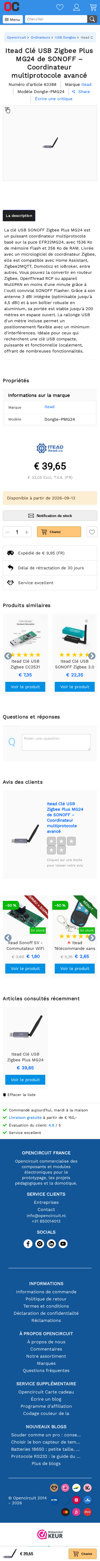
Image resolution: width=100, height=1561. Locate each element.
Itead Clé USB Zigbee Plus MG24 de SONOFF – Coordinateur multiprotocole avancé (65, 817)
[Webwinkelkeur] (50, 1535)
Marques (46, 1363)
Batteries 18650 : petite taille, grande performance (46, 1449)
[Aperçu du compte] (71, 8)
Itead (49, 406)
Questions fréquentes (46, 1370)
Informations (46, 1283)
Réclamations (46, 1320)
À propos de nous (46, 1341)
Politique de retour (46, 1299)
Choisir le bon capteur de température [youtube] (46, 1442)
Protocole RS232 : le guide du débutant (46, 1456)
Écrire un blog (46, 1399)
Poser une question (41, 738)
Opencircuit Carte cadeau (46, 1392)
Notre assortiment (46, 1356)
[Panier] (88, 8)
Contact (46, 1209)
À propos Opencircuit (46, 1333)
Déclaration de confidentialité (46, 1313)
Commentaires (46, 1349)
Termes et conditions (46, 1306)
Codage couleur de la (46, 1413)
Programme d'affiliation (46, 1406)
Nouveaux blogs (46, 1426)
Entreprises (46, 1202)
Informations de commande (46, 1291)
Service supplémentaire (46, 1383)
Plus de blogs (46, 1463)
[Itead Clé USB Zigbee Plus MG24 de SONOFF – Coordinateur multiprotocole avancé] (24, 834)
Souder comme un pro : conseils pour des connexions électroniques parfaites (46, 1434)
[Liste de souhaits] (55, 8)
